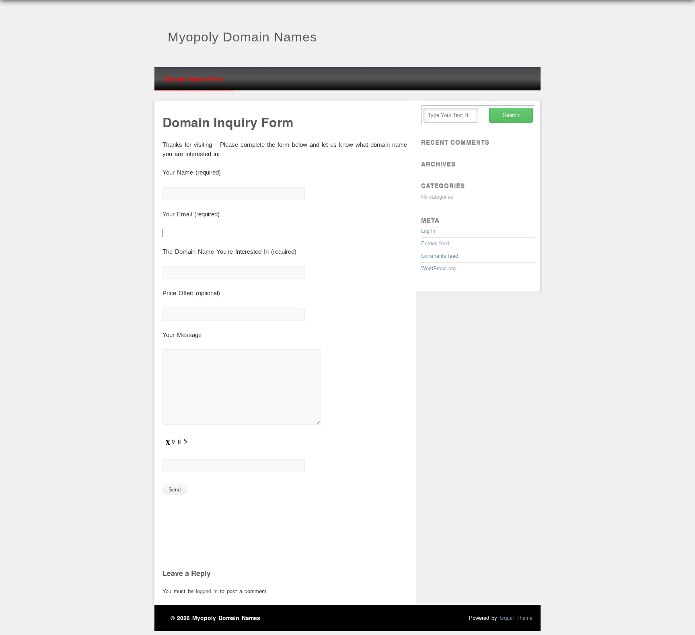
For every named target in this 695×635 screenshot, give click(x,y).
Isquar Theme (516, 617)
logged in (207, 591)
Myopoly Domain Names (242, 37)
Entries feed (435, 243)
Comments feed (439, 255)
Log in (428, 230)
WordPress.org (438, 268)
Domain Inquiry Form (194, 78)
